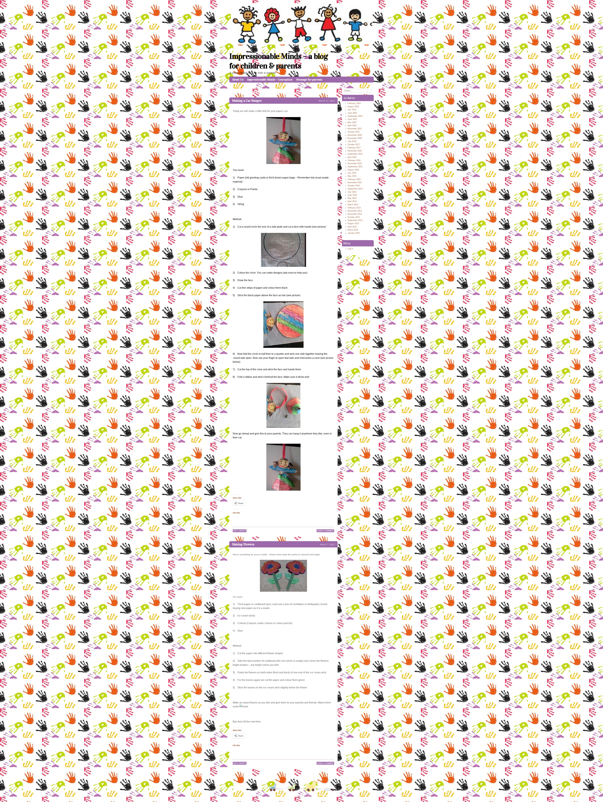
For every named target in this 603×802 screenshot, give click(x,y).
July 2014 (352, 192)
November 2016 (355, 151)
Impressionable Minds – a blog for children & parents (278, 61)
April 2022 (352, 125)
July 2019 (352, 141)
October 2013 (354, 217)
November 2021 (355, 129)
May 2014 (352, 198)
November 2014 (355, 182)
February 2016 (354, 160)
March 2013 (353, 230)
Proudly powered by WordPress (287, 795)
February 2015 (354, 179)
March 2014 (353, 205)
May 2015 (352, 176)
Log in (350, 249)
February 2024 (354, 103)
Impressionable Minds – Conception (269, 79)
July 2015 (352, 173)
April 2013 (352, 227)
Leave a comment (325, 531)
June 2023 (352, 113)
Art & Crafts (239, 531)
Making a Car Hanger (247, 100)
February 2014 (354, 208)
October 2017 (354, 144)
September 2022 (355, 116)
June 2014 (352, 195)
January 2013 (354, 233)
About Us (237, 79)
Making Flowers (243, 544)
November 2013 (355, 214)
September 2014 (355, 189)
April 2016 (352, 157)
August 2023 (353, 106)
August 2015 (353, 170)
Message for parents (309, 79)
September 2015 (355, 167)
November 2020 (355, 138)
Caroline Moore (322, 795)
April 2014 (352, 201)
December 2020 (355, 135)
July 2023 (352, 110)
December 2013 (355, 211)
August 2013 (353, 223)
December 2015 (355, 163)
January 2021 (354, 132)
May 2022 (352, 122)
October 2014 (354, 186)
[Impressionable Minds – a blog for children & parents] (301, 44)
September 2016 (355, 154)
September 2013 (355, 220)
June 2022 (352, 119)
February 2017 (354, 148)
